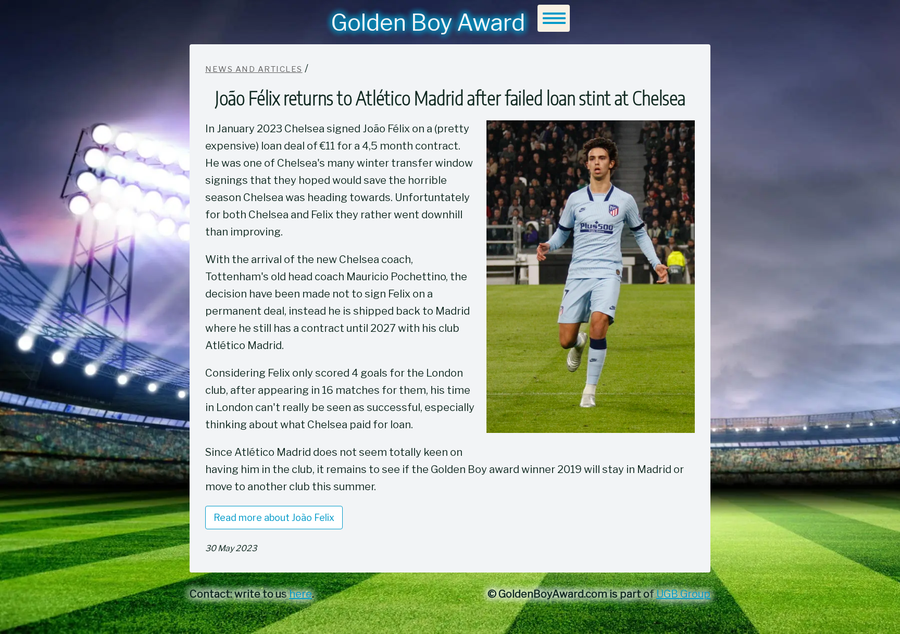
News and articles (254, 69)
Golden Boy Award (428, 22)
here (300, 594)
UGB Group (683, 594)
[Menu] (554, 18)
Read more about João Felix (274, 517)
